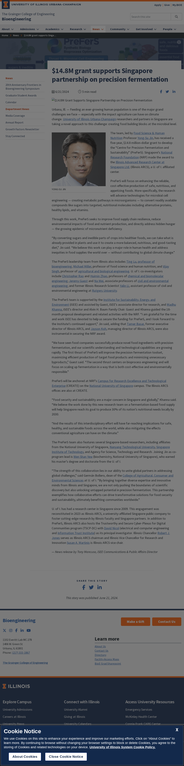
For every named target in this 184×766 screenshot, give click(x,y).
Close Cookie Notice (66, 756)
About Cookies (24, 756)
